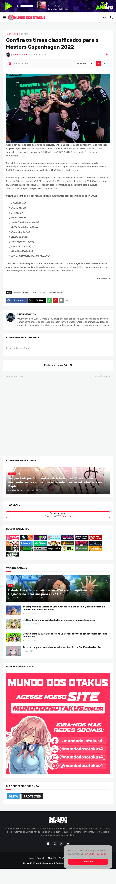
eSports (25, 34)
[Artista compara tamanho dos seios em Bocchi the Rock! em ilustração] (13, 651)
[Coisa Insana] (40, 550)
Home (31, 858)
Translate (66, 516)
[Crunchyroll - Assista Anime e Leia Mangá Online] (26, 539)
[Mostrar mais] (67, 300)
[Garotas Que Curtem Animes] (54, 539)
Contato (41, 858)
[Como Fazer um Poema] (95, 545)
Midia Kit (52, 858)
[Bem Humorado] (81, 550)
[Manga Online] (54, 550)
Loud (34, 292)
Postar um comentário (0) (58, 365)
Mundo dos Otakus (44, 863)
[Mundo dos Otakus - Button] (13, 539)
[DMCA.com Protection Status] (25, 799)
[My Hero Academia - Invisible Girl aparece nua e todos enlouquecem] (13, 624)
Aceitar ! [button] (88, 861)
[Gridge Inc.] (27, 545)
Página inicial (12, 34)
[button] (4, 17)
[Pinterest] (55, 300)
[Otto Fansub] (67, 550)
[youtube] (68, 843)
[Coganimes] (95, 550)
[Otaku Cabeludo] (13, 545)
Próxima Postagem (102, 376)
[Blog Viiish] (26, 550)
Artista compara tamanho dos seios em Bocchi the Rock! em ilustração (62, 647)
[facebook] (48, 843)
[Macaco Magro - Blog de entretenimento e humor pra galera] (54, 545)
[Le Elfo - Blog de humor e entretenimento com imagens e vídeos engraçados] (40, 545)
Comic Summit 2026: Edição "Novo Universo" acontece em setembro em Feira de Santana (65, 635)
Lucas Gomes (26, 314)
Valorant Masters (56, 292)
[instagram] (54, 843)
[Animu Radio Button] (40, 539)
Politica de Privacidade (95, 854)
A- (92, 64)
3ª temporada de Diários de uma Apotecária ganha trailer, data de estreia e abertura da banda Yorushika (64, 608)
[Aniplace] (12, 556)
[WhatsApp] (49, 300)
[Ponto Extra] (12, 550)
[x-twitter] (61, 843)
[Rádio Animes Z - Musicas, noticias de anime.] (81, 539)
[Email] (61, 300)
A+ (105, 64)
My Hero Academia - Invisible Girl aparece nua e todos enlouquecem (59, 620)
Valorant (42, 292)
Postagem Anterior (14, 376)
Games (26, 292)
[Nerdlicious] (67, 545)
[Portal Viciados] (67, 539)
